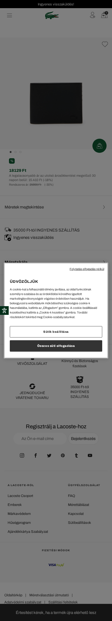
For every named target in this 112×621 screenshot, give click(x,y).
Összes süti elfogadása (56, 345)
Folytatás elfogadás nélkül (87, 269)
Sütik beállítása (56, 331)
